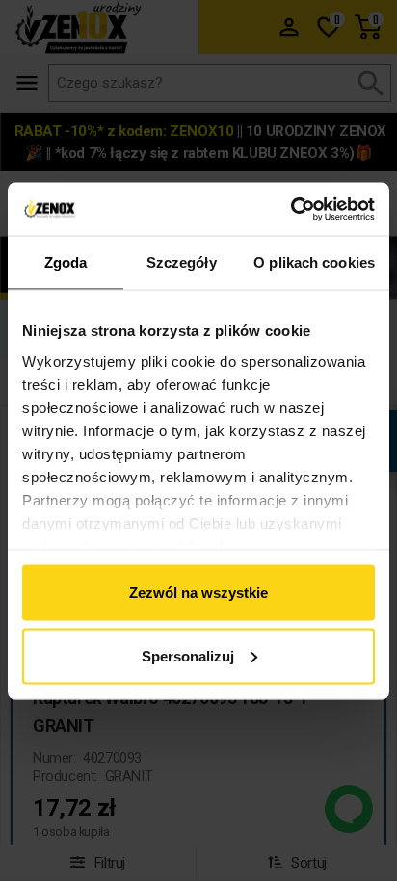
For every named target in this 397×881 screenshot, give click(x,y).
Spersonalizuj (188, 655)
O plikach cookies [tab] (314, 262)
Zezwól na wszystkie (198, 592)
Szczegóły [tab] (181, 262)
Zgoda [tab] (66, 262)
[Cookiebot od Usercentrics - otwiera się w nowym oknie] (290, 208)
